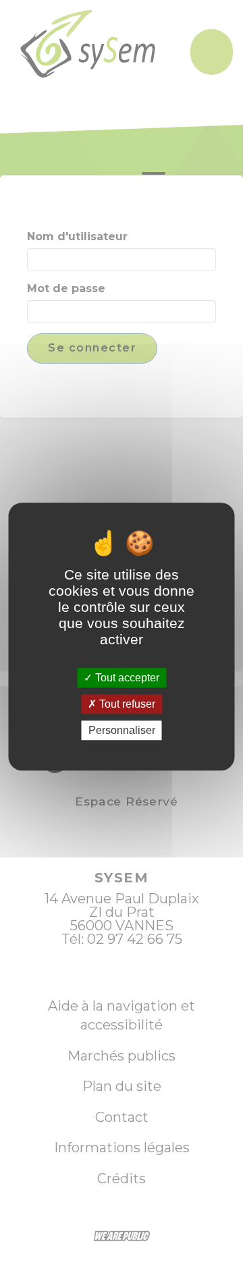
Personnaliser (121, 730)
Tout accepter (125, 677)
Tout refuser (126, 704)
